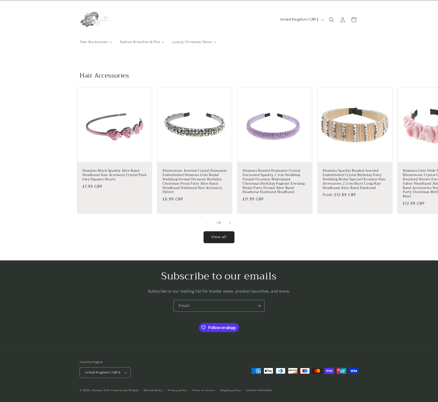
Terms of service (203, 390)
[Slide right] (230, 223)
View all (219, 237)
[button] (331, 19)
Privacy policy (177, 390)
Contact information (259, 390)
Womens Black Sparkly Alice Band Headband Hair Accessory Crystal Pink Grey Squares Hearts (114, 175)
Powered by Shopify (125, 390)
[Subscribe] (258, 306)
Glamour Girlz (101, 390)
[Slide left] (207, 223)
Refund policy (153, 390)
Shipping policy (230, 390)
